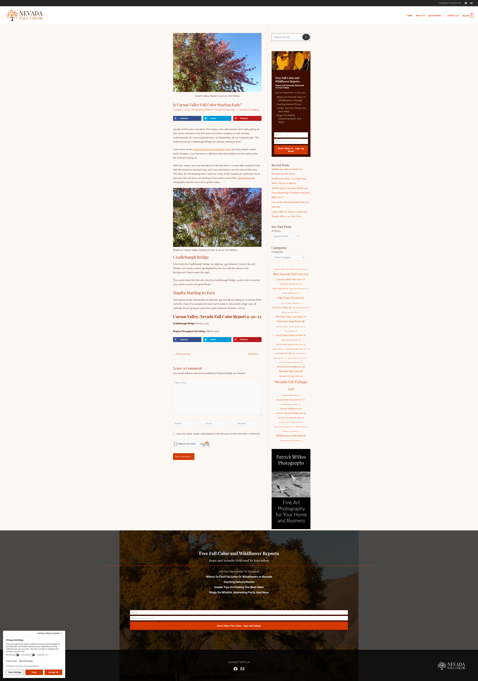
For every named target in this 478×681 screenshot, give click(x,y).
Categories (277, 252)
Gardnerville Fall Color (297, 326)
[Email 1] (471, 3)
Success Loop (284, 422)
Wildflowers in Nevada (291, 431)
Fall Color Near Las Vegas (290, 316)
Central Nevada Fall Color (291, 284)
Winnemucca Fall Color (291, 441)
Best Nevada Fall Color (290, 274)
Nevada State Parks (290, 395)
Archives (276, 231)
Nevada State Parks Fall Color (291, 400)
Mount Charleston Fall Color (298, 358)
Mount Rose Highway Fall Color (291, 362)
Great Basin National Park (291, 335)
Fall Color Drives (291, 297)
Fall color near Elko (301, 308)
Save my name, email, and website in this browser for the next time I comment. (218, 433)
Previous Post (181, 354)
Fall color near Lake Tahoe (290, 312)
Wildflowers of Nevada (291, 435)
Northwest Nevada (225, 109)
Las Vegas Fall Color (285, 353)
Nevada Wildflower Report (290, 404)
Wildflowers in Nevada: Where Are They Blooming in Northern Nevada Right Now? (290, 193)
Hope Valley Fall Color (290, 340)
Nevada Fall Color (291, 371)
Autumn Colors (281, 269)
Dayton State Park (280, 289)
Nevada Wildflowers (290, 409)
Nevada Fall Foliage (290, 385)
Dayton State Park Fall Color (299, 288)
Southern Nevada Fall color (291, 418)
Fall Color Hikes (281, 307)
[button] (442, 16)
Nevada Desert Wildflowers (291, 367)
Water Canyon (296, 422)
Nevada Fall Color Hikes (290, 376)
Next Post (254, 354)
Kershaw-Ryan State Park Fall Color (290, 344)
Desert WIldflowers (290, 293)
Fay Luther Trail (282, 326)
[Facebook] (466, 3)
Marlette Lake (301, 353)
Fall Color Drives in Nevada (290, 303)
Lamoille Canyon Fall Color (297, 349)
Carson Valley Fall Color (291, 279)
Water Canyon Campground (284, 427)
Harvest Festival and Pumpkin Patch (212, 149)
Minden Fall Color (280, 358)
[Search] (306, 37)
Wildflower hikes (301, 427)
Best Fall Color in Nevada (298, 269)
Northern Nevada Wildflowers (291, 413)
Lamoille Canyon (278, 349)
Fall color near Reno (290, 321)
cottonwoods (244, 178)
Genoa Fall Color (290, 331)
